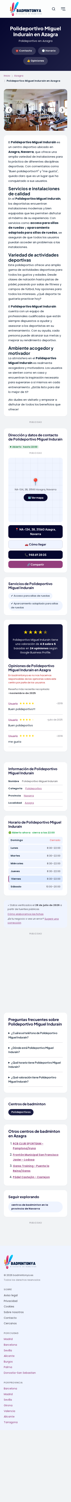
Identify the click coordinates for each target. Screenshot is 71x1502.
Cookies (9, 1306)
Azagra (18, 75)
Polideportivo (33, 788)
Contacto (10, 1318)
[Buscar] (53, 9)
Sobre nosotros (14, 1312)
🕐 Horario (49, 50)
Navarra (29, 795)
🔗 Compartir (35, 564)
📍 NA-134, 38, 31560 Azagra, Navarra (35, 531)
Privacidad (10, 1301)
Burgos (8, 1362)
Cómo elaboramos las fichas (26, 914)
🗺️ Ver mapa (35, 497)
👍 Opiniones (35, 61)
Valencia (9, 1411)
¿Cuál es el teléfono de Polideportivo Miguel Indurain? (32, 1035)
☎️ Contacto (24, 50)
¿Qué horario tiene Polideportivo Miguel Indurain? (34, 1064)
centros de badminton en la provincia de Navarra (29, 1207)
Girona (8, 1405)
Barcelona (10, 1345)
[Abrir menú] (63, 9)
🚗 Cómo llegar (35, 544)
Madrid (8, 1339)
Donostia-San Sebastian (20, 1373)
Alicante (9, 1356)
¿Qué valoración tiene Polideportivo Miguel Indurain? (32, 1079)
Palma (8, 1367)
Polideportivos (20, 1112)
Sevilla (8, 1350)
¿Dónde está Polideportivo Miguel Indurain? (31, 1050)
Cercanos (10, 1323)
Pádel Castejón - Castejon (31, 1177)
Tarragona (11, 1422)
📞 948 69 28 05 (35, 554)
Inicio (7, 75)
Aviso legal (11, 1295)
